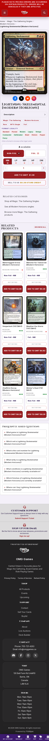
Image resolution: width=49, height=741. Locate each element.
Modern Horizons (7, 24)
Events (24, 593)
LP (17, 161)
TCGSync (29, 731)
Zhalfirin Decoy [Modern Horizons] (11, 389)
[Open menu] (5, 13)
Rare (5, 124)
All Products (24, 589)
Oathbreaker (18, 135)
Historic (34, 135)
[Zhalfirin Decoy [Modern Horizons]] (12, 372)
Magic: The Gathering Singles (19, 21)
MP (26, 161)
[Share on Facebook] (15, 98)
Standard (6, 132)
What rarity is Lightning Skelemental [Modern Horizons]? (21, 461)
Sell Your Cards (24, 612)
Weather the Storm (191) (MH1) (34, 327)
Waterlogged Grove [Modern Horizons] (11, 263)
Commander (7, 135)
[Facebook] (21, 655)
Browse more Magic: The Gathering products (20, 213)
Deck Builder (24, 635)
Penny (5, 138)
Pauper (42, 135)
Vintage (38, 132)
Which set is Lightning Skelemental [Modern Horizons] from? (20, 442)
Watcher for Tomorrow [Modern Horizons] (36, 263)
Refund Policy (39, 578)
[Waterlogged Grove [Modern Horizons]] (12, 246)
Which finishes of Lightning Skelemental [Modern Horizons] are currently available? (23, 479)
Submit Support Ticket (24, 518)
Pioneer (14, 132)
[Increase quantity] (44, 168)
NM (9, 161)
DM (43, 161)
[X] (35, 655)
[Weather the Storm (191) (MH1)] (36, 310)
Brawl (27, 135)
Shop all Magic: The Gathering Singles (21, 201)
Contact (24, 608)
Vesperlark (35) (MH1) (12, 326)
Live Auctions (24, 631)
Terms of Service (25, 578)
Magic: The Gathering (12, 120)
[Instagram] (28, 655)
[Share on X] (21, 98)
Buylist (24, 616)
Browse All (40, 227)
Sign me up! (24, 536)
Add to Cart (24, 175)
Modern (22, 132)
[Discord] (13, 655)
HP (34, 161)
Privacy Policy (10, 578)
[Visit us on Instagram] (33, 98)
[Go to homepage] (24, 13)
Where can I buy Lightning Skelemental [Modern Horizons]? (22, 488)
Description (9, 114)
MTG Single (15, 124)
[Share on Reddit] (27, 98)
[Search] (44, 13)
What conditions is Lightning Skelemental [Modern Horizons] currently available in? (23, 470)
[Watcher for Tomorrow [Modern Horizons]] (36, 246)
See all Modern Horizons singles (19, 206)
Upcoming (24, 597)
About (24, 627)
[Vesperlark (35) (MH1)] (12, 310)
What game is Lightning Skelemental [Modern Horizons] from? (21, 433)
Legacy (30, 132)
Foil (25, 124)
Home (2, 21)
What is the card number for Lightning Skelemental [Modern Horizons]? (21, 451)
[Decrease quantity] (5, 168)
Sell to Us (24, 182)
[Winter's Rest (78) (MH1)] (36, 372)
